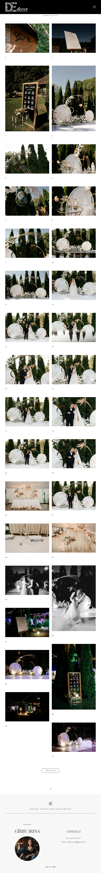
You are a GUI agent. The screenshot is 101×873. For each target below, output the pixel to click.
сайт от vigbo (50, 866)
